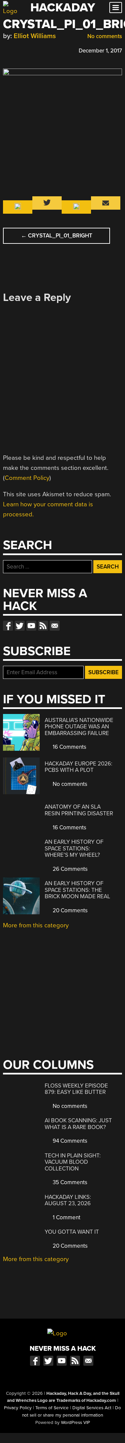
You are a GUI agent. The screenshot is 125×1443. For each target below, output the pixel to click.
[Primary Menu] (115, 7)
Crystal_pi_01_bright (56, 235)
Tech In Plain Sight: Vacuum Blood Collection (73, 1162)
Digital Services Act (91, 1408)
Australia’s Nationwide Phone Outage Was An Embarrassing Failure (79, 727)
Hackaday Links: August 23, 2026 (68, 1200)
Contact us (55, 626)
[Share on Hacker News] (25, 49)
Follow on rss (43, 626)
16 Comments (68, 746)
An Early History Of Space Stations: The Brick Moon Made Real (77, 890)
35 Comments (69, 1182)
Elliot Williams (35, 36)
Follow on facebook (8, 626)
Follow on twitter (20, 626)
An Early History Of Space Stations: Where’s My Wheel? (74, 848)
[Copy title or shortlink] (45, 50)
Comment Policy (27, 478)
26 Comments (69, 868)
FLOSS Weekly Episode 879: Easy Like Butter (76, 1089)
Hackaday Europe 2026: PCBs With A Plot (78, 767)
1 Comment (65, 1217)
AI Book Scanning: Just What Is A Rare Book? (78, 1124)
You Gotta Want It (72, 1231)
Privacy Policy (18, 1408)
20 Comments (69, 910)
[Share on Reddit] (35, 49)
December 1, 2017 (100, 50)
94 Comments (69, 1140)
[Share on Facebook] (6, 49)
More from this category (36, 925)
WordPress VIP (75, 1422)
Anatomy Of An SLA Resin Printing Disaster (79, 810)
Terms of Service (52, 1408)
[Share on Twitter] (16, 49)
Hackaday (62, 7)
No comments (104, 36)
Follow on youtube (31, 626)
